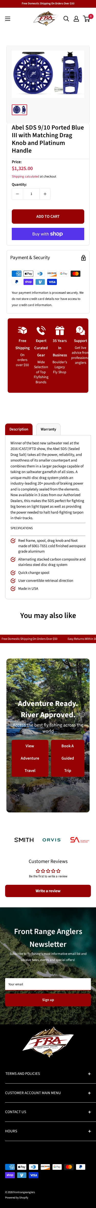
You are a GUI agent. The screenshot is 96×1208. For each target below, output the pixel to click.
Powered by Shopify (16, 1198)
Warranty (48, 429)
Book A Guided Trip (67, 758)
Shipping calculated (25, 176)
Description (18, 429)
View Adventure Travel (30, 758)
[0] (86, 19)
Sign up (48, 1000)
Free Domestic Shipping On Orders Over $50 (48, 3)
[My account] (76, 19)
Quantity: (19, 184)
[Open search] (66, 19)
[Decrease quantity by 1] (17, 194)
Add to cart (48, 216)
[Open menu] (7, 19)
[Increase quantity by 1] (45, 194)
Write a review (48, 891)
